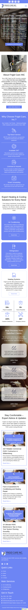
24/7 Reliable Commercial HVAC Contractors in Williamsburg (12, 451)
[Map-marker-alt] (15, 2)
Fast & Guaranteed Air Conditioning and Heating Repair (12, 489)
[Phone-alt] (9, 2)
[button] (26, 6)
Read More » (7, 463)
